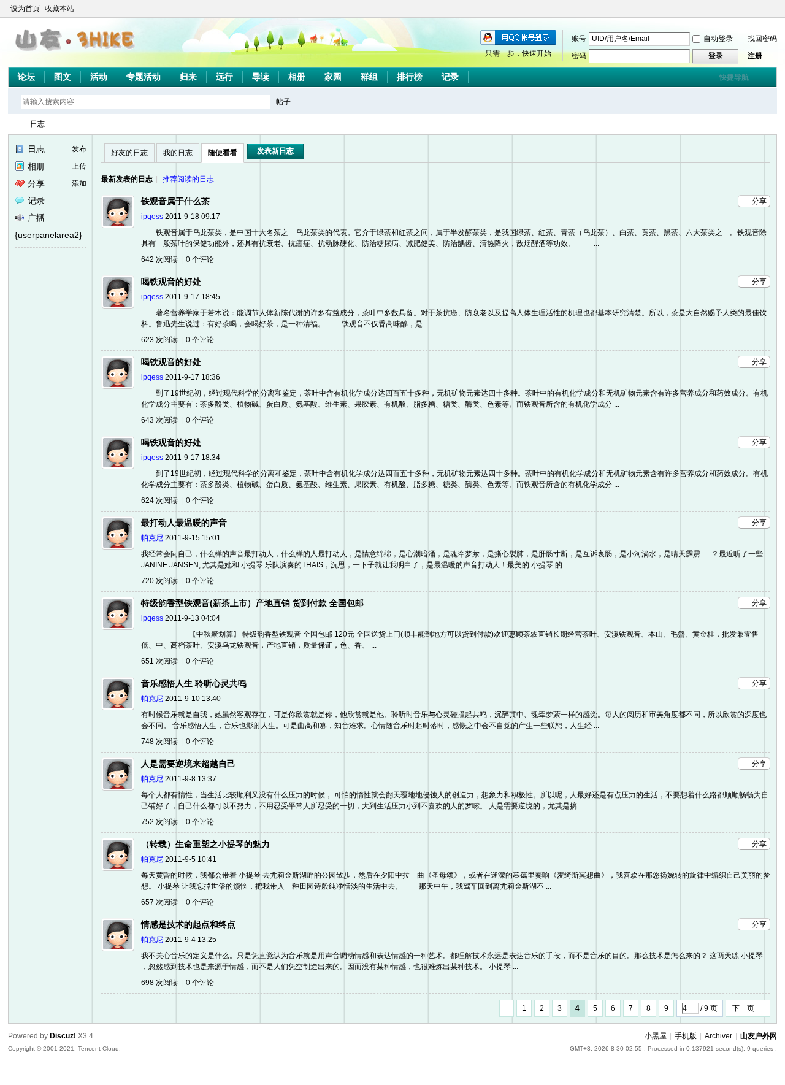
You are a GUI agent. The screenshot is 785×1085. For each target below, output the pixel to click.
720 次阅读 (159, 581)
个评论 (200, 259)
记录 (450, 77)
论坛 (26, 77)
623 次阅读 (159, 339)
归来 (188, 77)
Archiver (718, 1036)
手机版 (686, 1036)
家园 (333, 77)
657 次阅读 (159, 902)
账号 (579, 38)
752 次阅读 (159, 822)
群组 (369, 77)
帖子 (283, 102)
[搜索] (319, 101)
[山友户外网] (76, 56)
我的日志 (178, 152)
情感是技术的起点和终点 (188, 924)
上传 (79, 166)
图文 (62, 77)
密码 (579, 56)
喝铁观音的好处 (171, 281)
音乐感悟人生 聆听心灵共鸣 (194, 683)
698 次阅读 (159, 982)
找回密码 (762, 38)
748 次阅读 (159, 741)
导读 (260, 77)
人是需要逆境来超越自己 (188, 764)
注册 (755, 56)
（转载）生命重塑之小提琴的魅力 (205, 844)
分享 (36, 183)
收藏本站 (59, 8)
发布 (79, 149)
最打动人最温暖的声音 (184, 522)
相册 (296, 77)
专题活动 (143, 77)
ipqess (152, 216)
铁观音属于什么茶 (175, 201)
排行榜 (410, 77)
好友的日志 (129, 152)
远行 (224, 77)
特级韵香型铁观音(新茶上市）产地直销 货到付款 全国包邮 (252, 603)
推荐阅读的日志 (188, 179)
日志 (37, 124)
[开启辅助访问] (760, 8)
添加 (79, 183)
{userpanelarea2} (48, 235)
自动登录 (718, 38)
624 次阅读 (159, 500)
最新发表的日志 (127, 179)
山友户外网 (13, 124)
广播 (36, 218)
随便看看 (222, 152)
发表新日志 (275, 151)
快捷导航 (734, 77)
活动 (98, 77)
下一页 (743, 1008)
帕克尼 (152, 538)
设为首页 (25, 8)
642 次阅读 (159, 259)
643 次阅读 (159, 420)
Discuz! (63, 1036)
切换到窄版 (770, 8)
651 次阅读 (159, 661)
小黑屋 (656, 1036)
